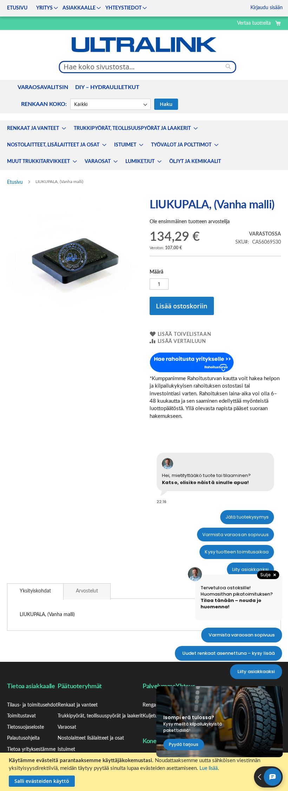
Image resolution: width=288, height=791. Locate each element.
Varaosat (67, 727)
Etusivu (15, 182)
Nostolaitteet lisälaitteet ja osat (91, 738)
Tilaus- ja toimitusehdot (32, 705)
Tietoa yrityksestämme (31, 749)
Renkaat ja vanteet (78, 705)
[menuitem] (34, 128)
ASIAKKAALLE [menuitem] (79, 8)
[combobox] (147, 67)
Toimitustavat (21, 716)
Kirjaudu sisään (266, 7)
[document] (145, 772)
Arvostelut (87, 591)
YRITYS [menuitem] (44, 8)
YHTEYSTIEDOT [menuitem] (123, 8)
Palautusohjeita (23, 738)
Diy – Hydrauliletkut (107, 87)
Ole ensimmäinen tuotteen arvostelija (190, 221)
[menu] (75, 8)
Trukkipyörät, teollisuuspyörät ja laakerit (100, 716)
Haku (166, 104)
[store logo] (144, 44)
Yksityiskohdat (35, 591)
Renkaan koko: (44, 104)
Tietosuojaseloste (25, 727)
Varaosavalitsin (43, 87)
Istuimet (66, 749)
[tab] (35, 591)
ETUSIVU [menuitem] (17, 8)
